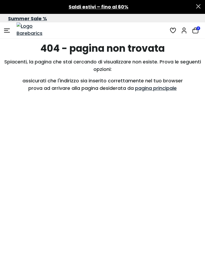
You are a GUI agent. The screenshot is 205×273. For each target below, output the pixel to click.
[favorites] (173, 30)
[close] (198, 7)
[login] (184, 30)
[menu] (8, 30)
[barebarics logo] (37, 30)
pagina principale (156, 88)
